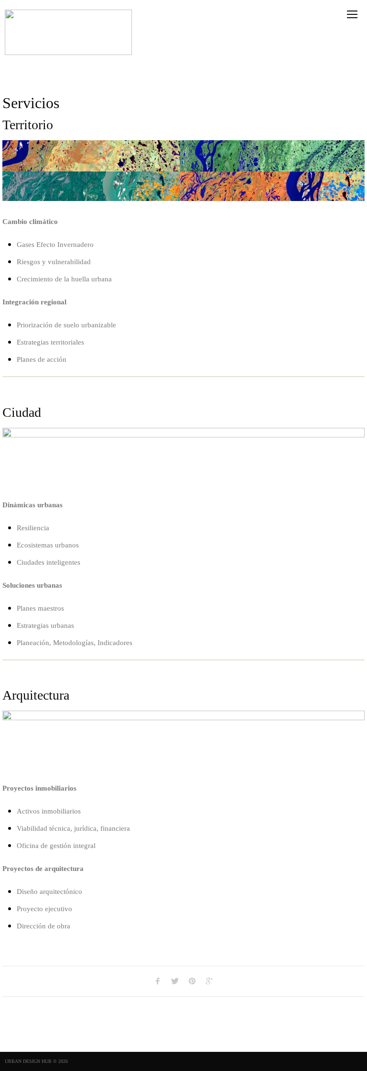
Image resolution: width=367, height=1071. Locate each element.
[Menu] (352, 14)
